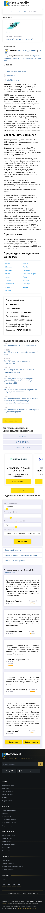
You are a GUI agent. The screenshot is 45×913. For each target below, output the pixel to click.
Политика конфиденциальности (27, 908)
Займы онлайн (7, 842)
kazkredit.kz (5, 904)
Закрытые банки (7, 791)
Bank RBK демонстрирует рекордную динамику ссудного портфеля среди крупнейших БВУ (18, 380)
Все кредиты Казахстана (22, 491)
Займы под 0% (7, 838)
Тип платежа (8, 530)
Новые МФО (6, 848)
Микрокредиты (8, 831)
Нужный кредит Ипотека (27, 51)
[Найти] (40, 764)
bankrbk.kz (11, 76)
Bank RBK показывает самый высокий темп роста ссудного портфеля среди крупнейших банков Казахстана (21, 400)
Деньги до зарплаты (9, 845)
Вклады (29, 39)
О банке (9, 32)
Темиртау (26, 280)
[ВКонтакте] (4, 884)
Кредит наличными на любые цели (22, 57)
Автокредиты (6, 817)
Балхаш (25, 287)
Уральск (8, 280)
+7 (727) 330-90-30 (18, 71)
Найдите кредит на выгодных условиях (21, 555)
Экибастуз (26, 284)
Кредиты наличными (9, 810)
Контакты (6, 875)
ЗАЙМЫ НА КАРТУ (22, 448)
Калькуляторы (7, 869)
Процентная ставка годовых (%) (14, 521)
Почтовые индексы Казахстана (12, 867)
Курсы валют (6, 860)
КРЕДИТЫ (22, 436)
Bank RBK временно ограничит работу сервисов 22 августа (19, 371)
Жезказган (8, 287)
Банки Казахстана (8, 785)
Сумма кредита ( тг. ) (10, 503)
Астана (25, 264)
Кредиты (9, 39)
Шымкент (8, 267)
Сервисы (5, 856)
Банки (4, 781)
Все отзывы (13, 742)
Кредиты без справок (9, 820)
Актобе (25, 267)
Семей (7, 274)
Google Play (10, 771)
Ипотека (19, 39)
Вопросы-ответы (7, 801)
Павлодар (26, 270)
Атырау (7, 277)
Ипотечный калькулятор (15, 560)
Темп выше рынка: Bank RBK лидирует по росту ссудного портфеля (20, 390)
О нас (3, 880)
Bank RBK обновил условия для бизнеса (20, 345)
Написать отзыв (10, 573)
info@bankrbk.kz (13, 80)
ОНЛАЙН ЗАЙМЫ (22, 442)
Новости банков (7, 795)
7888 (8, 71)
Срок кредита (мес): (10, 512)
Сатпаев (8, 290)
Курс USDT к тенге (8, 864)
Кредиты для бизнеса (9, 823)
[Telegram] (14, 884)
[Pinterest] (19, 884)
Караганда (8, 270)
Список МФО (6, 851)
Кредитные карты (8, 826)
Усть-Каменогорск (29, 274)
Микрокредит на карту (9, 835)
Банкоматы (6, 788)
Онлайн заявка (18, 481)
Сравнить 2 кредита (13, 550)
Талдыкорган (9, 284)
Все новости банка (12, 421)
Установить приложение (29, 771)
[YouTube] (9, 884)
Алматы (7, 264)
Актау (25, 277)
